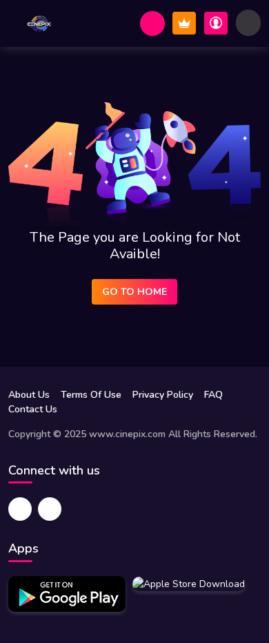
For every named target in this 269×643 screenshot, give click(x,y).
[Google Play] (67, 594)
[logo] (39, 23)
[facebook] (20, 509)
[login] (216, 23)
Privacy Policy (162, 394)
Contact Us (32, 409)
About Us (29, 394)
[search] (152, 23)
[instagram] (49, 509)
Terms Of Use (91, 394)
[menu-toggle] (248, 23)
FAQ (213, 394)
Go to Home (134, 291)
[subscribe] (184, 23)
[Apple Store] (188, 583)
